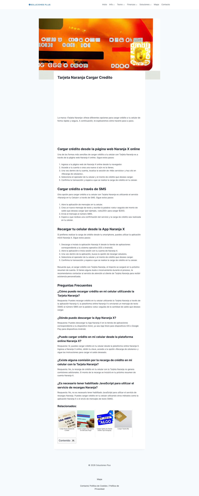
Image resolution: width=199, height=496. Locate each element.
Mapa (156, 4)
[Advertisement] (99, 100)
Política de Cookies (98, 486)
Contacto (165, 4)
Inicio (104, 4)
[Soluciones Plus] (39, 4)
